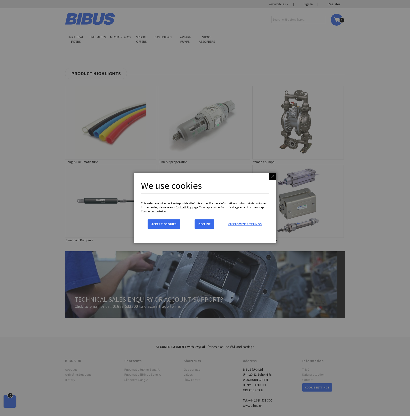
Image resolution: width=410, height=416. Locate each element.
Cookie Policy (183, 207)
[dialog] (205, 208)
